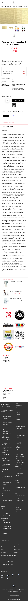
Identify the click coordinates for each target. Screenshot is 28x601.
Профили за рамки (20, 495)
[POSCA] (19, 325)
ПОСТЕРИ (18, 482)
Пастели (18, 437)
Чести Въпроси (4, 552)
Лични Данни (17, 549)
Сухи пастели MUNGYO (19, 443)
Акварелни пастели (21, 452)
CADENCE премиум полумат (7, 451)
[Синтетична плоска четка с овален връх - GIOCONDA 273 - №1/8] (6, 292)
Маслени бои (15, 6)
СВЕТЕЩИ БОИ (6, 515)
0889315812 (10, 561)
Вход (2, 549)
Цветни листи (19, 428)
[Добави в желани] (24, 96)
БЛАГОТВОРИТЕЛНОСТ (21, 491)
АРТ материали (4, 518)
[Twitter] (6, 567)
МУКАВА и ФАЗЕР (20, 462)
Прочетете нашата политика (14, 591)
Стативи (18, 414)
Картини (17, 480)
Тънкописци (19, 460)
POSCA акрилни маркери (6, 461)
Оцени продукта (6, 117)
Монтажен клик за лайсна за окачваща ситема (16, 299)
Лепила (18, 477)
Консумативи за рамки (21, 498)
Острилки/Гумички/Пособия (20, 465)
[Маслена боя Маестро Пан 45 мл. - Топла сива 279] (14, 23)
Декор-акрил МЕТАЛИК (5, 457)
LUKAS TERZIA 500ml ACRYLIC (6, 469)
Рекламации (4, 546)
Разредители (19, 405)
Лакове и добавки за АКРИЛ (7, 465)
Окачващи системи (19, 502)
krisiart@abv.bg (9, 559)
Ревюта (4, 130)
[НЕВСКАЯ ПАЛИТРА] (19, 347)
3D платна (5, 530)
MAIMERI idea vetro (7, 500)
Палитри (18, 412)
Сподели (6, 115)
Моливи (18, 430)
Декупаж (18, 471)
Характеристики (7, 126)
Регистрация (17, 544)
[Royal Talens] (8, 315)
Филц (17, 475)
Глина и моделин (20, 473)
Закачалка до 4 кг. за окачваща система (16, 282)
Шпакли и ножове (20, 410)
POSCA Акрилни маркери (5, 407)
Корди (17, 507)
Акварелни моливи (21, 433)
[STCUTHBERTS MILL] (8, 325)
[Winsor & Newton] (19, 335)
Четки (17, 403)
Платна (3, 520)
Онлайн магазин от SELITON (14, 599)
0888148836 (10, 564)
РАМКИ (16, 493)
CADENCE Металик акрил (7, 448)
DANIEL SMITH (6, 480)
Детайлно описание (8, 122)
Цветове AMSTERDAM (5, 436)
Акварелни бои (5, 471)
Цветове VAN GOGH (7, 422)
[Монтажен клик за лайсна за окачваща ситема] (6, 301)
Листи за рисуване (20, 426)
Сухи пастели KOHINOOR (19, 446)
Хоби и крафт (18, 468)
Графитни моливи (21, 435)
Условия (16, 552)
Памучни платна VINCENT (6, 523)
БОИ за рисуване (8, 6)
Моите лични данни (14, 595)
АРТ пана (18, 484)
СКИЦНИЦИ (19, 423)
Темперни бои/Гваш (6, 482)
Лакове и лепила (20, 407)
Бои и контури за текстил (5, 505)
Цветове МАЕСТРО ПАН (22, 6)
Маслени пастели (21, 449)
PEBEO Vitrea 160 (7, 498)
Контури (5, 502)
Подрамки (5, 533)
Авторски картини (20, 487)
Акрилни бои (5, 429)
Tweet (14, 115)
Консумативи (19, 511)
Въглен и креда (19, 454)
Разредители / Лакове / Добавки (7, 411)
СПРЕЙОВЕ (5, 513)
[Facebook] (2, 567)
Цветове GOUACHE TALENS (7, 487)
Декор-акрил (6, 454)
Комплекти (5, 424)
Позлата (4, 511)
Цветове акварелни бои (7, 477)
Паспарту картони (20, 500)
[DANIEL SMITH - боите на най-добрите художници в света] (19, 315)
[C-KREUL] (8, 335)
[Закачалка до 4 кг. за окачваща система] (6, 284)
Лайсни (18, 505)
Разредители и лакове (8, 426)
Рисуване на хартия (19, 421)
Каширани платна (7, 528)
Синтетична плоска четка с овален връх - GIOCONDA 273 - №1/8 (16, 291)
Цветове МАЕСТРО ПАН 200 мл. (7, 444)
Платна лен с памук (7, 526)
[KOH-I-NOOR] (8, 347)
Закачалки (18, 509)
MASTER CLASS (7, 416)
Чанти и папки (19, 416)
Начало (2, 6)
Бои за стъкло (5, 495)
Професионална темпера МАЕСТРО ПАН (6, 492)
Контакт (16, 546)
